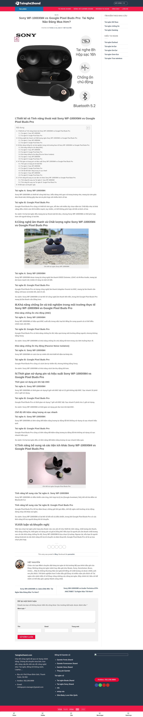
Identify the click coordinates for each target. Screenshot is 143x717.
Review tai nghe (102, 9)
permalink (71, 554)
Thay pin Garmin (63, 671)
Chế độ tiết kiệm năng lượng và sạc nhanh (34, 170)
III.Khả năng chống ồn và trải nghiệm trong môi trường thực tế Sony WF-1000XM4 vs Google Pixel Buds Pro (53, 145)
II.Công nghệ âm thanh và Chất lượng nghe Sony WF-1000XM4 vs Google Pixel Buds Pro (47, 138)
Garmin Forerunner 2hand (67, 663)
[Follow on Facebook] (96, 685)
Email (46, 626)
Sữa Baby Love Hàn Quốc (67, 695)
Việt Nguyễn (67, 28)
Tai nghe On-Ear (111, 50)
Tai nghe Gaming (111, 30)
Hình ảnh (115, 9)
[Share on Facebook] (49, 547)
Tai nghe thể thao (111, 22)
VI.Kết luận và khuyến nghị (26, 185)
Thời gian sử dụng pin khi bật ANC (31, 164)
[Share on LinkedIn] (64, 547)
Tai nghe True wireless (113, 58)
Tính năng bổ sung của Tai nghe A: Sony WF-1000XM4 (37, 180)
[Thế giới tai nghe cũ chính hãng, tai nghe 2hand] (28, 3)
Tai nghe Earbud (111, 42)
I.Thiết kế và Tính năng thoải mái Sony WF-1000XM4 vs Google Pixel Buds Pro (44, 131)
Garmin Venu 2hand (65, 667)
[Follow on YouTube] (108, 685)
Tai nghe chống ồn (112, 26)
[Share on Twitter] (53, 547)
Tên (19, 626)
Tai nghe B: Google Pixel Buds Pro (31, 135)
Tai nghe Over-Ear (112, 54)
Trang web (75, 626)
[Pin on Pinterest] (60, 547)
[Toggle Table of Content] (87, 128)
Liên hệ (125, 9)
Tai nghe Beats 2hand (65, 680)
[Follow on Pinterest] (104, 685)
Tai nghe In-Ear (111, 46)
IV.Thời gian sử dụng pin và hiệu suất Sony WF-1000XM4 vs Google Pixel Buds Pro (45, 161)
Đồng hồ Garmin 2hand (83, 9)
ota (58, 688)
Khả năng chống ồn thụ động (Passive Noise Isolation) (37, 154)
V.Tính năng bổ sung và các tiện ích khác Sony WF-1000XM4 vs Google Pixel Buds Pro (47, 177)
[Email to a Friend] (56, 547)
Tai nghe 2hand (64, 9)
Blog (56, 15)
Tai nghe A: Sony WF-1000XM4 (30, 133)
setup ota (60, 691)
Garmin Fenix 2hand (65, 660)
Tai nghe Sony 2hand (65, 684)
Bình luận (21, 608)
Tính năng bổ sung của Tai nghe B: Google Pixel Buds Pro (39, 182)
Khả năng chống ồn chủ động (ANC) (32, 147)
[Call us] (100, 685)
